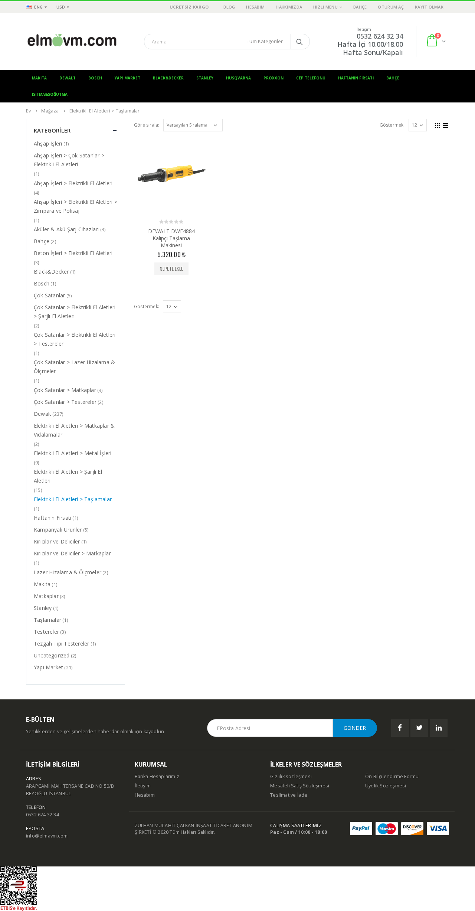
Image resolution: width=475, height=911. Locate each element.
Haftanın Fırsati (52, 517)
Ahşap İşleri (48, 143)
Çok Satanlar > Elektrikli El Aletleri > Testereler (74, 339)
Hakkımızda (289, 7)
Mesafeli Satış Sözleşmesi (299, 786)
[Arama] (299, 41)
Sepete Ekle (171, 268)
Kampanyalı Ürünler (58, 529)
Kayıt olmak (429, 7)
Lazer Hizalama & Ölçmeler (67, 572)
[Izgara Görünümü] (437, 124)
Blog (229, 7)
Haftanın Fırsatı (356, 78)
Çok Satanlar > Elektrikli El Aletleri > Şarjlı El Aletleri (74, 312)
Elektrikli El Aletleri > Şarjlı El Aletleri (68, 476)
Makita (39, 78)
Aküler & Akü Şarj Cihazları (66, 229)
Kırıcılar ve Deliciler (57, 541)
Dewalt (67, 78)
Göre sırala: (146, 125)
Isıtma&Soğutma (50, 94)
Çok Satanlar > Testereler (65, 401)
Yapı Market (127, 78)
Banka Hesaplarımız (157, 776)
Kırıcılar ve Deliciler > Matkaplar (72, 553)
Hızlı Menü (325, 7)
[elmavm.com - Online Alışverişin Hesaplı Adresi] (72, 41)
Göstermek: (392, 125)
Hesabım (255, 7)
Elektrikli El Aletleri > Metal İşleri (72, 453)
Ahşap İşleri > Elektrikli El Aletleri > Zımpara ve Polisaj (75, 206)
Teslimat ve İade (288, 795)
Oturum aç (390, 7)
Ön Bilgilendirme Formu (392, 776)
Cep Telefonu (310, 78)
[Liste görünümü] (445, 124)
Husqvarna (238, 78)
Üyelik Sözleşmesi (385, 786)
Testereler (46, 631)
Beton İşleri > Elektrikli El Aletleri (73, 253)
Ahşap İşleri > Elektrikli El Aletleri (73, 183)
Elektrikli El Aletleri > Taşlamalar (73, 499)
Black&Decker (168, 78)
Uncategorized (52, 655)
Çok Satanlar (49, 295)
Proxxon (273, 78)
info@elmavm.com (47, 836)
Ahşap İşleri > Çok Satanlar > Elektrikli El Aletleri (69, 160)
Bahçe (360, 7)
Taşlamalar (47, 619)
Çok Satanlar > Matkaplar (65, 390)
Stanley (204, 78)
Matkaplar (46, 596)
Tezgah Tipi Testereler (61, 643)
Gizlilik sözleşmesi (291, 776)
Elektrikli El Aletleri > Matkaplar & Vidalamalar (74, 430)
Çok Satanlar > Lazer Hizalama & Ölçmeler (74, 367)
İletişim (143, 786)
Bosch (95, 78)
